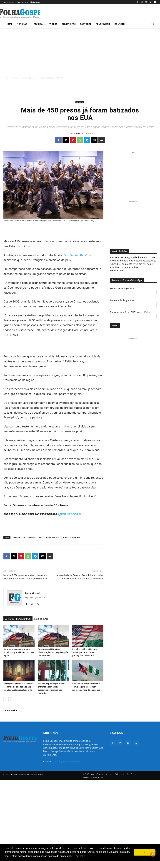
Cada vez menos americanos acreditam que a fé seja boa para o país (18, 652)
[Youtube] (155, 2)
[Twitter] (128, 743)
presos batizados (52, 537)
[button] (153, 24)
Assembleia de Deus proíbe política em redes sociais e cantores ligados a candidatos (80, 577)
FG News (15, 77)
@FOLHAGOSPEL (70, 514)
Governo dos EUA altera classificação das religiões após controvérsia (53, 652)
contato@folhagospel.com (66, 761)
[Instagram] (142, 2)
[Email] (94, 140)
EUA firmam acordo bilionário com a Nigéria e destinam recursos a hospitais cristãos (86, 687)
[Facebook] (137, 2)
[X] (146, 2)
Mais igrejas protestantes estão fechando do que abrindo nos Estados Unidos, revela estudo (18, 687)
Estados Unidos (18, 537)
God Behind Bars (35, 537)
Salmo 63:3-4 (116, 270)
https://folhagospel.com (35, 598)
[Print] (101, 140)
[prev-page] (5, 699)
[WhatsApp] (80, 140)
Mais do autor (41, 619)
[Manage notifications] (152, 854)
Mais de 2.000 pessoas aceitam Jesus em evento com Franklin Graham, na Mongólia (25, 577)
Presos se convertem (71, 537)
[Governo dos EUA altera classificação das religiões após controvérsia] (53, 636)
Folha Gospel (75, 133)
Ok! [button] (144, 852)
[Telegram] (87, 140)
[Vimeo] (150, 2)
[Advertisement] (76, 13)
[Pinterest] (73, 140)
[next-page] (10, 699)
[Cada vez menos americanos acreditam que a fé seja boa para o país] (19, 636)
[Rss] (136, 743)
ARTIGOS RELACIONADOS (18, 619)
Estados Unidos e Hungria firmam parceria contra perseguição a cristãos (84, 652)
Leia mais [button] (80, 856)
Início (5, 77)
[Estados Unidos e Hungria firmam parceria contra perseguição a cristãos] (87, 636)
